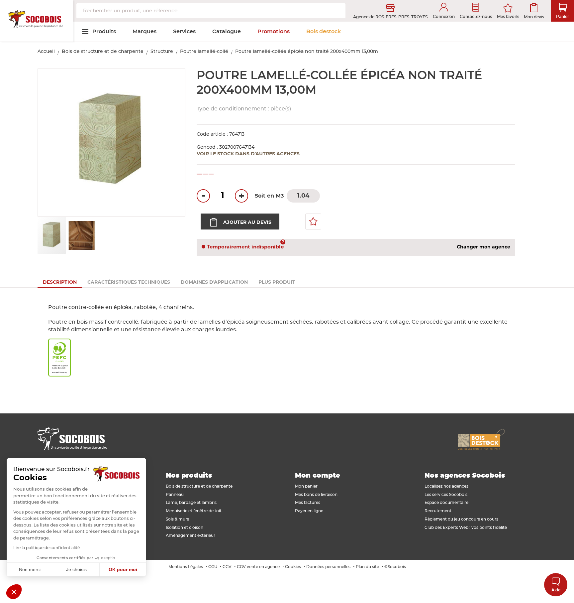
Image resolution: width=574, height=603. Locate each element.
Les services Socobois (446, 495)
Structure (161, 51)
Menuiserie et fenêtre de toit (194, 511)
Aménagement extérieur (190, 535)
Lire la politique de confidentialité (46, 548)
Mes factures (307, 503)
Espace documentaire (446, 503)
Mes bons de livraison (316, 495)
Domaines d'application (214, 282)
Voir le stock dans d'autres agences (248, 154)
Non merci (30, 569)
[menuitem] (98, 32)
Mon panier (306, 486)
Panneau (175, 495)
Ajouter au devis (247, 222)
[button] (172, 143)
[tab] (60, 282)
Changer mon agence (483, 247)
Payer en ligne (309, 511)
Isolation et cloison (184, 527)
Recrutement (438, 511)
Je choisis (76, 569)
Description (60, 282)
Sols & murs (177, 519)
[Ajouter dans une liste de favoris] (313, 221)
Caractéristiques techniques (128, 282)
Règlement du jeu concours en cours (461, 519)
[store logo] (36, 21)
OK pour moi (123, 569)
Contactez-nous (476, 17)
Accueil (46, 51)
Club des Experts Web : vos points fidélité (466, 527)
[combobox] (210, 10)
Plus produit (276, 282)
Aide (555, 590)
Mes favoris (508, 17)
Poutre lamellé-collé (204, 51)
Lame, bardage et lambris (191, 503)
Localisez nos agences (446, 486)
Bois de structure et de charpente (103, 51)
